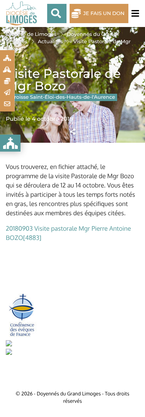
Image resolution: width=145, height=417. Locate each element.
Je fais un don (104, 14)
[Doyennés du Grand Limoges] (23, 13)
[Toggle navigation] (133, 13)
